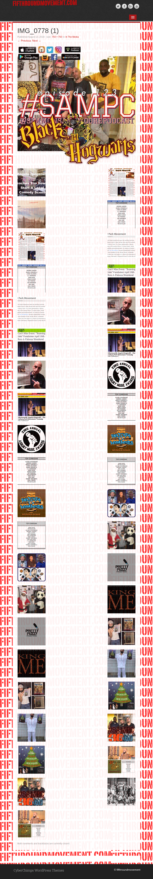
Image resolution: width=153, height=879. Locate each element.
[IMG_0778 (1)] (77, 105)
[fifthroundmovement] (45, 2)
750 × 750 (57, 37)
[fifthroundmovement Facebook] (124, 6)
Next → (36, 40)
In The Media (72, 37)
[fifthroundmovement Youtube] (136, 6)
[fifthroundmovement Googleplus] (130, 6)
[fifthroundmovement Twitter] (118, 6)
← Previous (24, 40)
